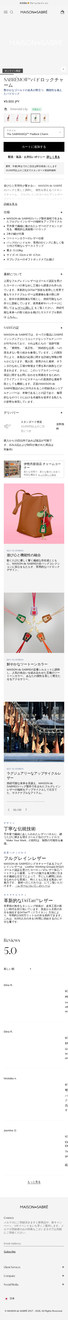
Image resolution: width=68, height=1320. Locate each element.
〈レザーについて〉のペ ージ (32, 885)
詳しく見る (53, 157)
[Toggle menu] (6, 12)
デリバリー (11, 413)
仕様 (7, 212)
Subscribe (10, 1251)
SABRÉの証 (11, 328)
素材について (13, 274)
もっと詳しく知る (47, 474)
